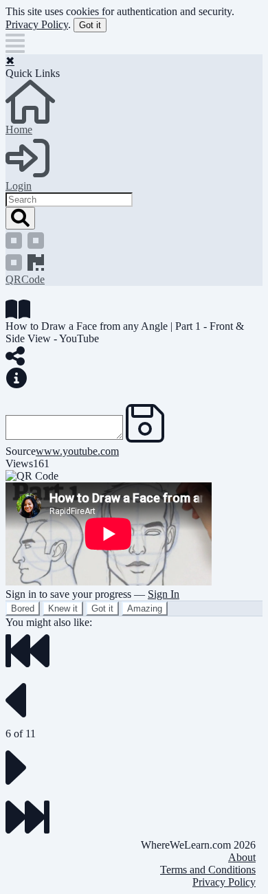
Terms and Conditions (208, 869)
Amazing (144, 608)
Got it (90, 25)
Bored (22, 608)
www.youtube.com (77, 451)
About (242, 857)
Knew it (63, 608)
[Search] (20, 218)
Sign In (163, 594)
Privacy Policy (36, 24)
